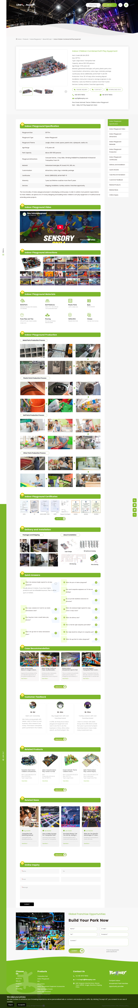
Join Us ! (109, 5)
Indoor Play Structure (44, 992)
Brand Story (93, 5)
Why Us (18, 981)
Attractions (41, 984)
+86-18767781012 (83, 976)
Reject (10, 1004)
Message (25, 887)
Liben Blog (19, 989)
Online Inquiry (81, 90)
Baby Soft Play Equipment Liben (84, 105)
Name (24, 871)
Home (19, 39)
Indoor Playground (35, 39)
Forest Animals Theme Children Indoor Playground (90, 102)
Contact (98, 90)
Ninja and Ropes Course (45, 989)
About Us (19, 978)
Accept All (21, 1004)
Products (25, 39)
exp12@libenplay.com (87, 979)
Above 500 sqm (47, 39)
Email (24, 879)
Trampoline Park (42, 976)
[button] (20, 91)
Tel (63, 871)
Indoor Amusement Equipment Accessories (51, 986)
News (17, 986)
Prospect (19, 984)
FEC (38, 981)
